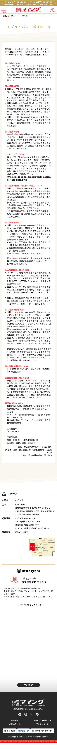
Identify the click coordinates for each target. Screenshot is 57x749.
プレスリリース (42, 724)
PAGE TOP (28, 685)
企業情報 (14, 720)
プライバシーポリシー (42, 720)
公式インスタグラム (28, 605)
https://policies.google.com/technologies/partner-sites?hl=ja (29, 178)
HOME (4, 15)
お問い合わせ (14, 724)
